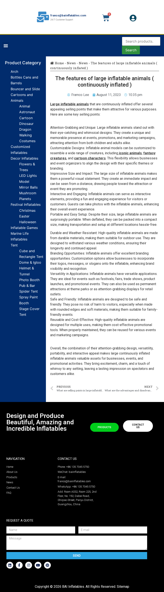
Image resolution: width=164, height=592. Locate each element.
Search (130, 50)
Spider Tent (28, 291)
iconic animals (130, 153)
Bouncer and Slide (25, 89)
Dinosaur (26, 124)
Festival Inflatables (26, 204)
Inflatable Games (24, 228)
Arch (14, 71)
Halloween (27, 222)
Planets (25, 199)
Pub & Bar (27, 285)
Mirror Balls (28, 187)
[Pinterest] (47, 565)
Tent (14, 245)
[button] (5, 45)
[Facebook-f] (19, 565)
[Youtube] (38, 565)
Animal (24, 106)
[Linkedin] (9, 565)
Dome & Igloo (30, 262)
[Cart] (106, 17)
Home (59, 63)
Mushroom (27, 193)
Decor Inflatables (24, 158)
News (71, 63)
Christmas (27, 210)
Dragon (25, 129)
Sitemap (123, 587)
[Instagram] (28, 565)
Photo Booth (29, 280)
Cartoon (26, 118)
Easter (24, 216)
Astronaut (27, 112)
